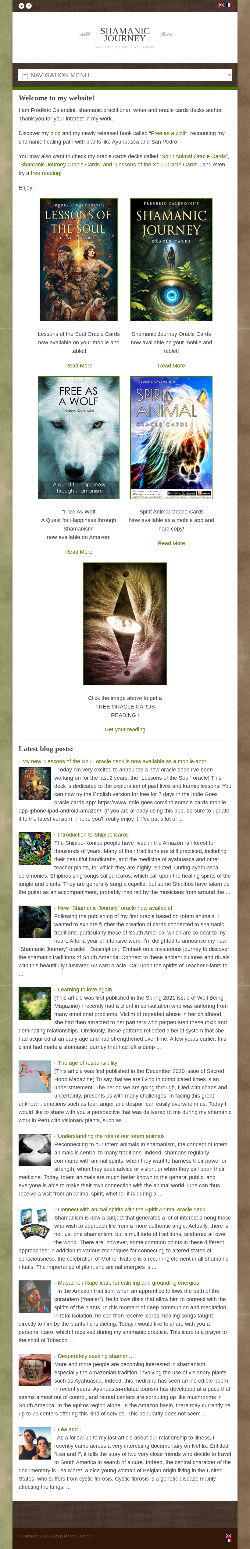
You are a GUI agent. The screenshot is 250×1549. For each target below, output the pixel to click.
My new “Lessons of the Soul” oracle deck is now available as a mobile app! (114, 761)
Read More (78, 366)
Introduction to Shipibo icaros (93, 835)
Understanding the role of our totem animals (111, 1136)
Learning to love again (85, 990)
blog (55, 133)
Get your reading (125, 729)
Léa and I (69, 1429)
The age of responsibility (87, 1063)
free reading (45, 173)
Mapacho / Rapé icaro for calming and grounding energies (128, 1283)
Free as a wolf (168, 133)
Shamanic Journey (125, 37)
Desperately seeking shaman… (96, 1356)
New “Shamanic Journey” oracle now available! (115, 908)
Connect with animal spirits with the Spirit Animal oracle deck (131, 1209)
